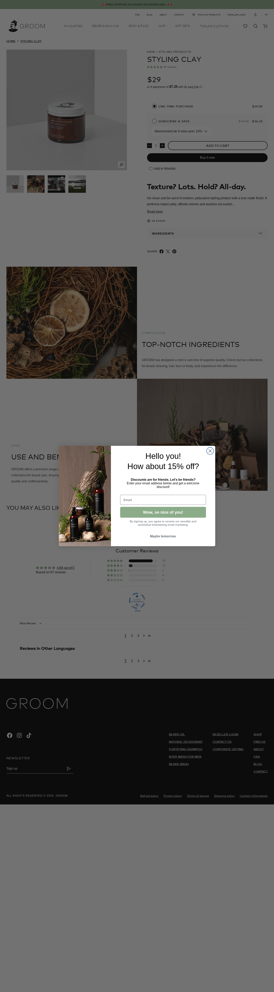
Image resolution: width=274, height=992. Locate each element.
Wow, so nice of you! (163, 512)
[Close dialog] (210, 450)
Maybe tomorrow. (163, 536)
